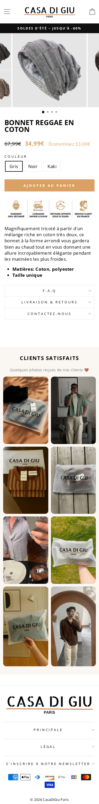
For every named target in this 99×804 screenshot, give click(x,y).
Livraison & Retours (49, 302)
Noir (33, 166)
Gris (14, 166)
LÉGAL (48, 746)
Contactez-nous (49, 313)
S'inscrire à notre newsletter (48, 763)
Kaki (52, 166)
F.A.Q (49, 290)
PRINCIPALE (48, 729)
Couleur (15, 156)
